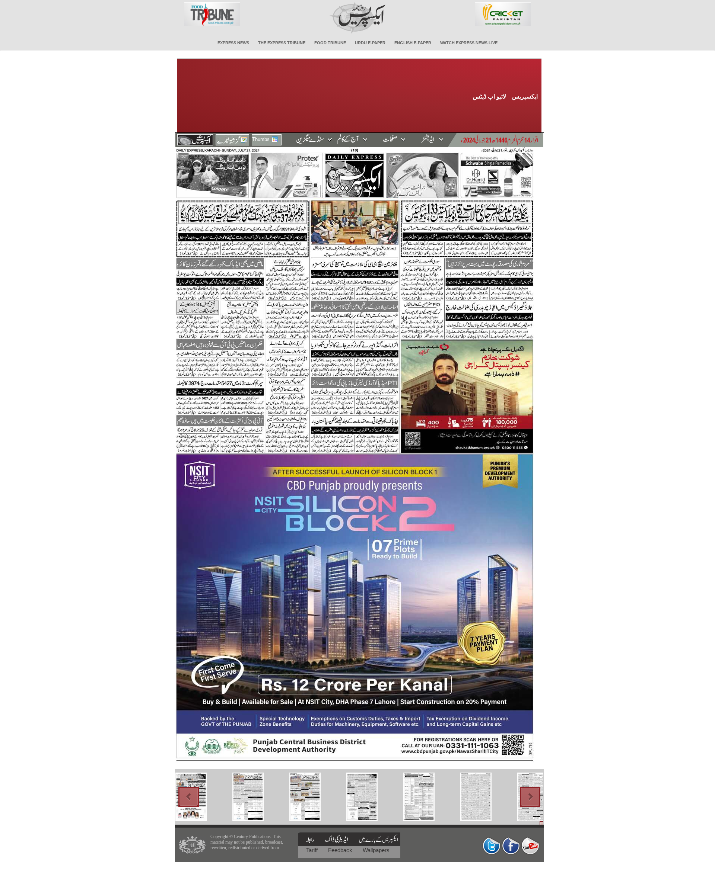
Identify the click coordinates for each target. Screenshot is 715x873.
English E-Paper (412, 43)
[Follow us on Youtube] (530, 846)
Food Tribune (330, 43)
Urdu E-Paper (370, 43)
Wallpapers (376, 850)
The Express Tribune (281, 43)
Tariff (312, 850)
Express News (233, 43)
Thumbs (261, 139)
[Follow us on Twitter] (491, 846)
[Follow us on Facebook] (511, 846)
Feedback (341, 850)
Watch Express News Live (469, 43)
